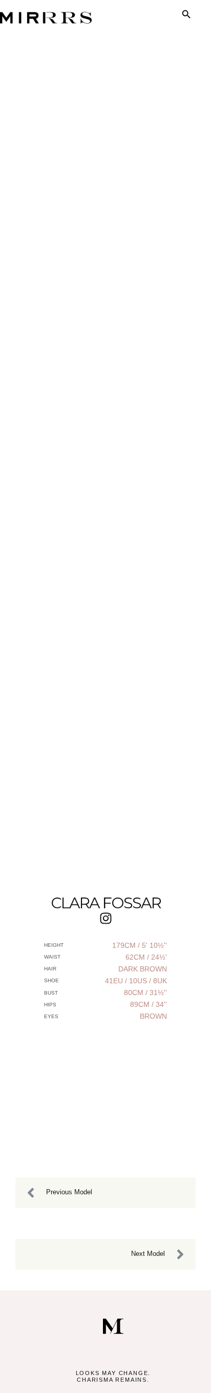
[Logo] (113, 1326)
